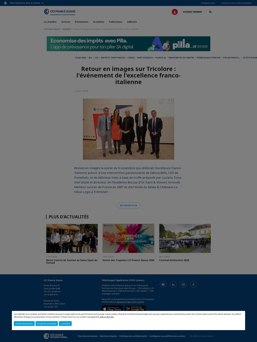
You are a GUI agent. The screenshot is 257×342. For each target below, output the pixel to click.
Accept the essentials (46, 323)
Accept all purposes (24, 323)
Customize (65, 323)
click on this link (107, 317)
